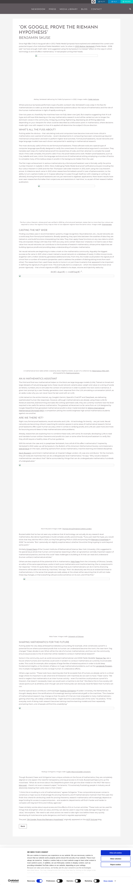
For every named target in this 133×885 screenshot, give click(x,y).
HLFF (102, 1)
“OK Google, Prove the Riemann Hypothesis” (58, 30)
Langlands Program (104, 666)
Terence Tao (101, 658)
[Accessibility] (93, 1)
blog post (23, 785)
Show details (108, 881)
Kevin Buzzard (25, 453)
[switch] (60, 881)
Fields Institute (93, 99)
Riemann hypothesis (100, 540)
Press (52, 9)
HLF (115, 1)
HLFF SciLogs (91, 820)
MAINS (127, 1)
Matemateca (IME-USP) (100, 371)
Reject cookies (115, 864)
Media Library (69, 9)
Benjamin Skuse (34, 38)
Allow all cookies (116, 853)
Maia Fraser (75, 562)
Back (23, 826)
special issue (24, 449)
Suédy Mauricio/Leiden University (78, 772)
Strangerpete (107, 224)
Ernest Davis (31, 549)
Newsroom (38, 9)
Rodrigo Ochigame (68, 691)
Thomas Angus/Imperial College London (77, 529)
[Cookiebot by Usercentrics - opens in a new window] (13, 881)
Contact (96, 9)
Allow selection (115, 859)
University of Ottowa (75, 636)
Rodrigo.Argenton (72, 373)
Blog (84, 9)
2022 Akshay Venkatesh (85, 46)
